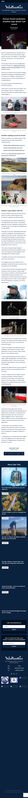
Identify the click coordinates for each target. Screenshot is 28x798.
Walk (19, 665)
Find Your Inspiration (14, 623)
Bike (9, 668)
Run (9, 665)
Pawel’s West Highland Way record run (14, 145)
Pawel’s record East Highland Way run (14, 150)
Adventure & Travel (19, 668)
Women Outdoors (19, 670)
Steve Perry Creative (20, 791)
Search (14, 629)
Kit (8, 670)
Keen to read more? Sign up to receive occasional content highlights (14, 638)
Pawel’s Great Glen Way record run (13, 147)
